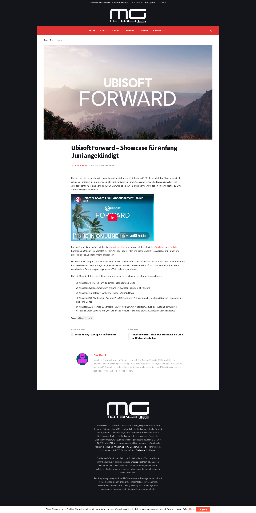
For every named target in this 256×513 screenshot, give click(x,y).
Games (59, 40)
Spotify (125, 446)
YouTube (159, 246)
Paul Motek (78, 165)
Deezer (133, 446)
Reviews (129, 30)
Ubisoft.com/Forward (119, 246)
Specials (158, 30)
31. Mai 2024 (93, 165)
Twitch (173, 246)
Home (92, 30)
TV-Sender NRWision (145, 450)
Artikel (116, 30)
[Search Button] (211, 30)
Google (144, 446)
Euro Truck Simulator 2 (120, 2)
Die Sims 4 (162, 2)
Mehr (191, 509)
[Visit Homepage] (128, 15)
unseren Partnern (139, 461)
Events (144, 30)
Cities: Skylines (136, 2)
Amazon (117, 446)
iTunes (110, 446)
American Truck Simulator (100, 2)
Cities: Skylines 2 (150, 2)
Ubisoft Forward (85, 318)
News (103, 30)
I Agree (203, 509)
